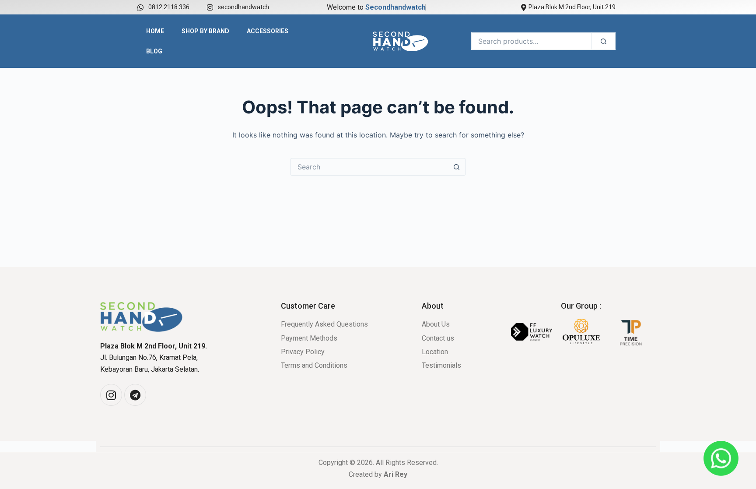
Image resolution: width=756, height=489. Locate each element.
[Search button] (457, 167)
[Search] (604, 41)
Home (155, 31)
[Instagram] (111, 395)
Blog (154, 51)
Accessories (267, 31)
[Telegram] (135, 395)
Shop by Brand (205, 31)
